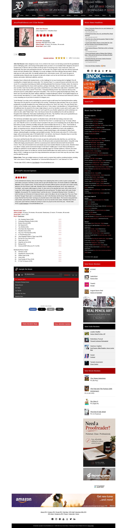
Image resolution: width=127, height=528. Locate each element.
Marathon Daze (19, 296)
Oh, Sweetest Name (20, 279)
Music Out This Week (93, 110)
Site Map (65, 512)
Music (27, 15)
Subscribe (72, 514)
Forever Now (94, 278)
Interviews (55, 15)
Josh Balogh (35, 162)
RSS (104, 65)
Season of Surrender (96, 292)
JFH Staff (71, 512)
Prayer (66, 514)
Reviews (41, 15)
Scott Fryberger (23, 203)
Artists (33, 15)
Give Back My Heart (20, 293)
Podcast (83, 15)
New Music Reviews (92, 264)
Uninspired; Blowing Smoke (22, 282)
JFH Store (51, 514)
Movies (76, 15)
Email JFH (59, 512)
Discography (46, 40)
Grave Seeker (94, 364)
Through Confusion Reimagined (99, 341)
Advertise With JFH (80, 512)
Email (50, 309)
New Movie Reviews (92, 371)
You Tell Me (18, 290)
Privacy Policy (91, 525)
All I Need (17, 288)
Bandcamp (21, 216)
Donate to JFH (59, 514)
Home (21, 15)
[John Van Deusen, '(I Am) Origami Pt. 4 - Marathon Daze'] (24, 37)
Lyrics (62, 15)
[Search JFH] (110, 15)
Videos (90, 15)
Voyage (92, 285)
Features (97, 15)
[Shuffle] (76, 275)
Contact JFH (51, 512)
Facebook (32, 309)
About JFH (44, 512)
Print (59, 309)
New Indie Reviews (92, 326)
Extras (103, 15)
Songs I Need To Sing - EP (97, 334)
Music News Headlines (94, 22)
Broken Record (19, 285)
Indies (48, 15)
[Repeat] (73, 274)
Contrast (92, 357)
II (90, 271)
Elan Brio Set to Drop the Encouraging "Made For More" (100, 39)
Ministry (69, 15)
